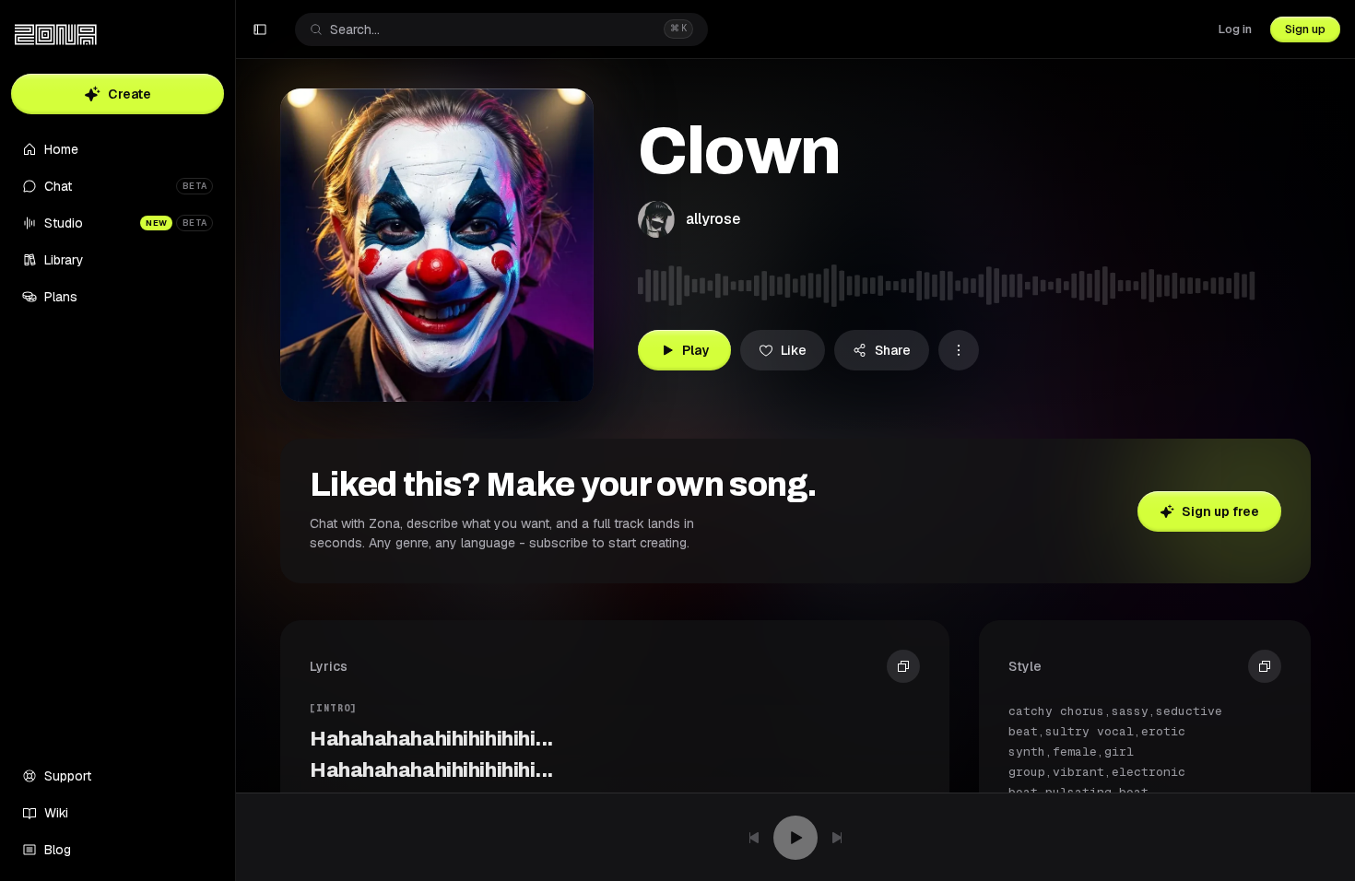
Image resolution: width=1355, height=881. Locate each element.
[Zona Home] (56, 35)
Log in (1235, 29)
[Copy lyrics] (903, 666)
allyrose (713, 219)
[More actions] (958, 350)
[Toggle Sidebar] (235, 440)
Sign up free (1220, 511)
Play (695, 350)
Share (893, 350)
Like (794, 350)
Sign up (1305, 29)
